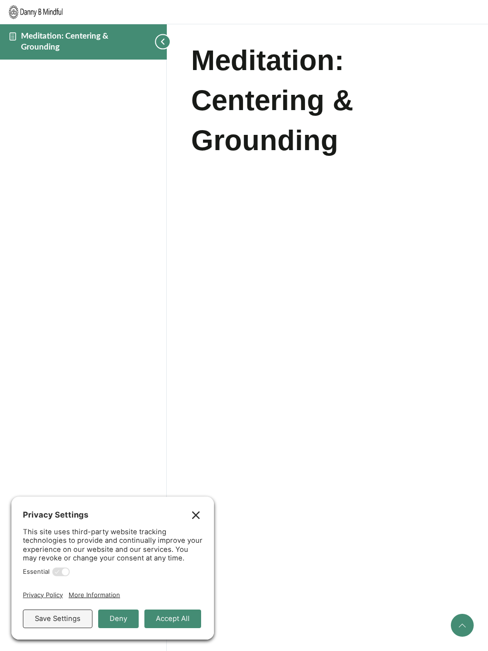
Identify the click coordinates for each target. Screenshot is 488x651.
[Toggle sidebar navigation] (150, 42)
